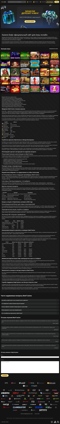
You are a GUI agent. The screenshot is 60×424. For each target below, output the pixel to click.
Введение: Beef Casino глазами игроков (9, 97)
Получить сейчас (30, 21)
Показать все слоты (53, 48)
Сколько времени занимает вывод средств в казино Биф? (14, 306)
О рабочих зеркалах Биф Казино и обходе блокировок (12, 98)
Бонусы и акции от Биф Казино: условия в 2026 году (11, 101)
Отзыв (2, 359)
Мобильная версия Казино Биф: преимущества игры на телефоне (14, 104)
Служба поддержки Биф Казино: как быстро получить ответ (13, 106)
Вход (57, 1)
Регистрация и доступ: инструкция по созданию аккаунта (12, 99)
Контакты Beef (37, 413)
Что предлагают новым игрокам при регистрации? (13, 303)
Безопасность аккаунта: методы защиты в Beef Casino (12, 105)
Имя (2, 355)
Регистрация (50, 1)
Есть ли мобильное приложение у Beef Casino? (12, 313)
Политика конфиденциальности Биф (26, 413)
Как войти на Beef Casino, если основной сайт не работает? (15, 300)
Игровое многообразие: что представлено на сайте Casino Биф (13, 100)
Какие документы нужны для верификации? (12, 310)
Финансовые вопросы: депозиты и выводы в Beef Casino (12, 103)
